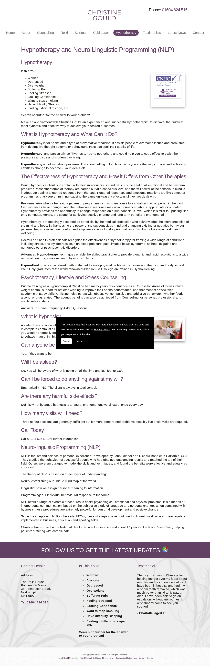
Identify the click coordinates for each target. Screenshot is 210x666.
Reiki (64, 32)
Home (10, 32)
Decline (79, 341)
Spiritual (80, 32)
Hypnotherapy (126, 32)
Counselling (45, 32)
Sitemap (150, 658)
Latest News (177, 32)
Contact (198, 32)
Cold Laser (101, 32)
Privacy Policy (102, 329)
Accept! (66, 341)
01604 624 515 (174, 9)
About (26, 32)
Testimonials (152, 32)
